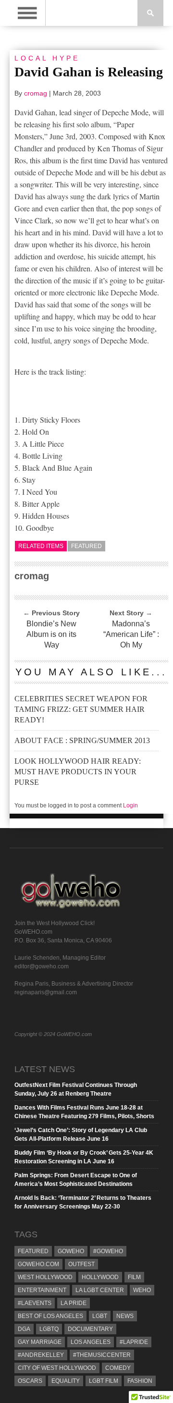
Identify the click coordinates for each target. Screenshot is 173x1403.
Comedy (118, 1368)
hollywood (100, 1277)
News (125, 1316)
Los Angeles (91, 1342)
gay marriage (40, 1342)
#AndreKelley (41, 1355)
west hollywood (45, 1277)
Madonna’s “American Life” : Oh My (131, 634)
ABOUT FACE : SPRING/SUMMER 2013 (82, 740)
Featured (86, 546)
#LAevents (34, 1303)
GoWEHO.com (38, 1264)
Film (134, 1277)
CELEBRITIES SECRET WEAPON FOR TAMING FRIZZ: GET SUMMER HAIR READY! (81, 709)
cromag (35, 93)
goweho (71, 1251)
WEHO (142, 1290)
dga (24, 1329)
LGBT (99, 1316)
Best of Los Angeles (50, 1316)
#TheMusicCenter (102, 1355)
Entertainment (42, 1290)
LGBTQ (49, 1329)
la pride (73, 1303)
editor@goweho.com (41, 966)
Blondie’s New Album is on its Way (51, 634)
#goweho (108, 1251)
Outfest (81, 1264)
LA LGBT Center (99, 1290)
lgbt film (103, 1381)
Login (130, 805)
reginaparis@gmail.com (45, 992)
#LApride (134, 1342)
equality (65, 1381)
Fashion (139, 1381)
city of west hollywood (57, 1368)
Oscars (30, 1381)
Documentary (90, 1329)
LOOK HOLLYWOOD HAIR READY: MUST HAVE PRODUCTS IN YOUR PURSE (77, 771)
